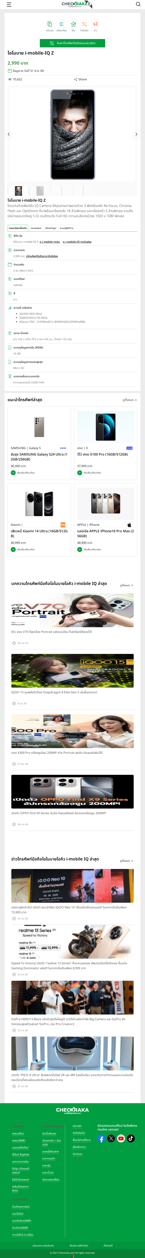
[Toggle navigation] (9, 5)
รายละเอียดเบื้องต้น (18, 228)
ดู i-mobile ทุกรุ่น (50, 242)
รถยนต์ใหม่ (18, 1134)
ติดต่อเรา (78, 1154)
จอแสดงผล (36, 228)
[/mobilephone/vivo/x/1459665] (105, 427)
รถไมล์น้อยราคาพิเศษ (20, 1189)
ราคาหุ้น (46, 1166)
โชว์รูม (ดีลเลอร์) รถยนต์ (20, 1171)
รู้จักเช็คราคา (79, 1147)
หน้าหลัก (77, 1126)
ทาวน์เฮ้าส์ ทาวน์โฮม (22, 1235)
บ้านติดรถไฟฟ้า (20, 1228)
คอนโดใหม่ (17, 1214)
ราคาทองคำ (48, 1159)
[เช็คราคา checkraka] (75, 4)
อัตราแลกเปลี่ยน (50, 1180)
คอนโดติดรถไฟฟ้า (21, 1221)
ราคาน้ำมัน (48, 1173)
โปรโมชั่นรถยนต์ (20, 1180)
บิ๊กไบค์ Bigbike (20, 1155)
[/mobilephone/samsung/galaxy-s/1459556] (39, 427)
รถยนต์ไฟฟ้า (18, 1141)
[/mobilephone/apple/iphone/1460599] (105, 504)
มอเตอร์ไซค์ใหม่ (20, 1148)
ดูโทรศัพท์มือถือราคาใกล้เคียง (42, 256)
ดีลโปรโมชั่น (79, 1133)
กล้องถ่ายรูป (50, 228)
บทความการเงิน (20, 1162)
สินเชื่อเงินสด (49, 1134)
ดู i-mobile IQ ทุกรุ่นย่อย (77, 242)
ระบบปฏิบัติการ (66, 228)
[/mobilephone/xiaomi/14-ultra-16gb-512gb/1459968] (39, 504)
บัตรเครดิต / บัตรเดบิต (51, 1143)
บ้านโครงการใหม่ (21, 1207)
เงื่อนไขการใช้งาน (82, 1140)
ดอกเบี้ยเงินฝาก (50, 1152)
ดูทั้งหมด (128, 400)
